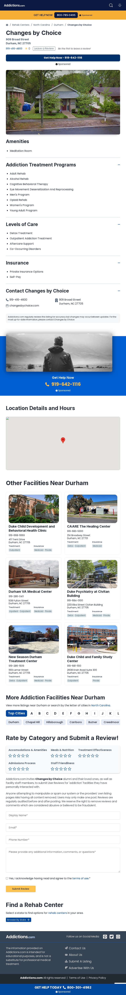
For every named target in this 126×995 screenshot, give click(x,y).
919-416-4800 (14, 48)
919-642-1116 (66, 384)
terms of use (80, 878)
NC (20, 43)
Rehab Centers (20, 25)
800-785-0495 (66, 15)
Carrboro (76, 722)
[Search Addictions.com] (111, 5)
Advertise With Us (81, 968)
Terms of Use (77, 978)
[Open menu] (119, 5)
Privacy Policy (97, 978)
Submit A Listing (80, 961)
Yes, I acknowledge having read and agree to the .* (49, 878)
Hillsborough (54, 722)
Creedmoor (111, 722)
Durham (58, 25)
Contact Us (77, 948)
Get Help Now (43, 15)
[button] (63, 440)
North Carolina (41, 25)
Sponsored (87, 15)
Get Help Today (63, 987)
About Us (75, 955)
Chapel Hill (33, 722)
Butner (92, 722)
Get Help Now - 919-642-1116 (63, 58)
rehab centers (57, 913)
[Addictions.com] (7, 25)
